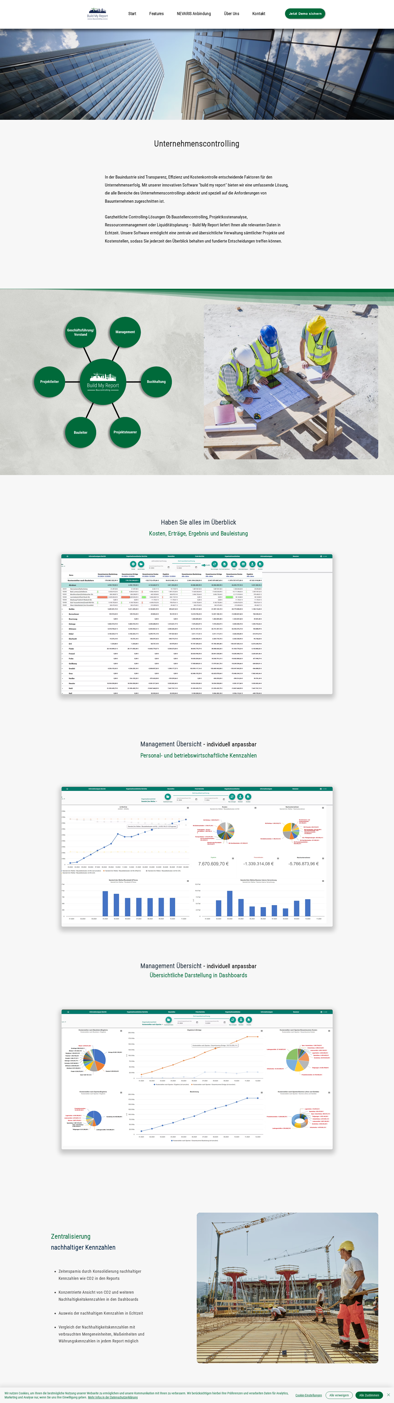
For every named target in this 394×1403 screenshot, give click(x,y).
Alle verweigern (339, 1395)
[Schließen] (388, 1395)
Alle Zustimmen (369, 1395)
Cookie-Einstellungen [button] (309, 1395)
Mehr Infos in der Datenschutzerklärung (113, 1397)
